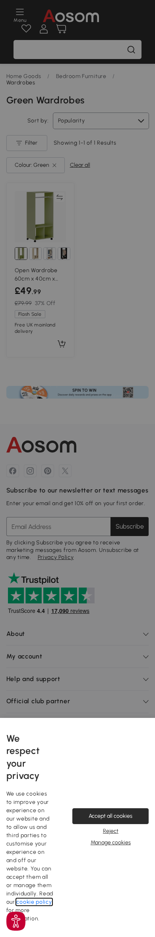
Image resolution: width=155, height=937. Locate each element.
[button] (16, 921)
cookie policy (34, 902)
